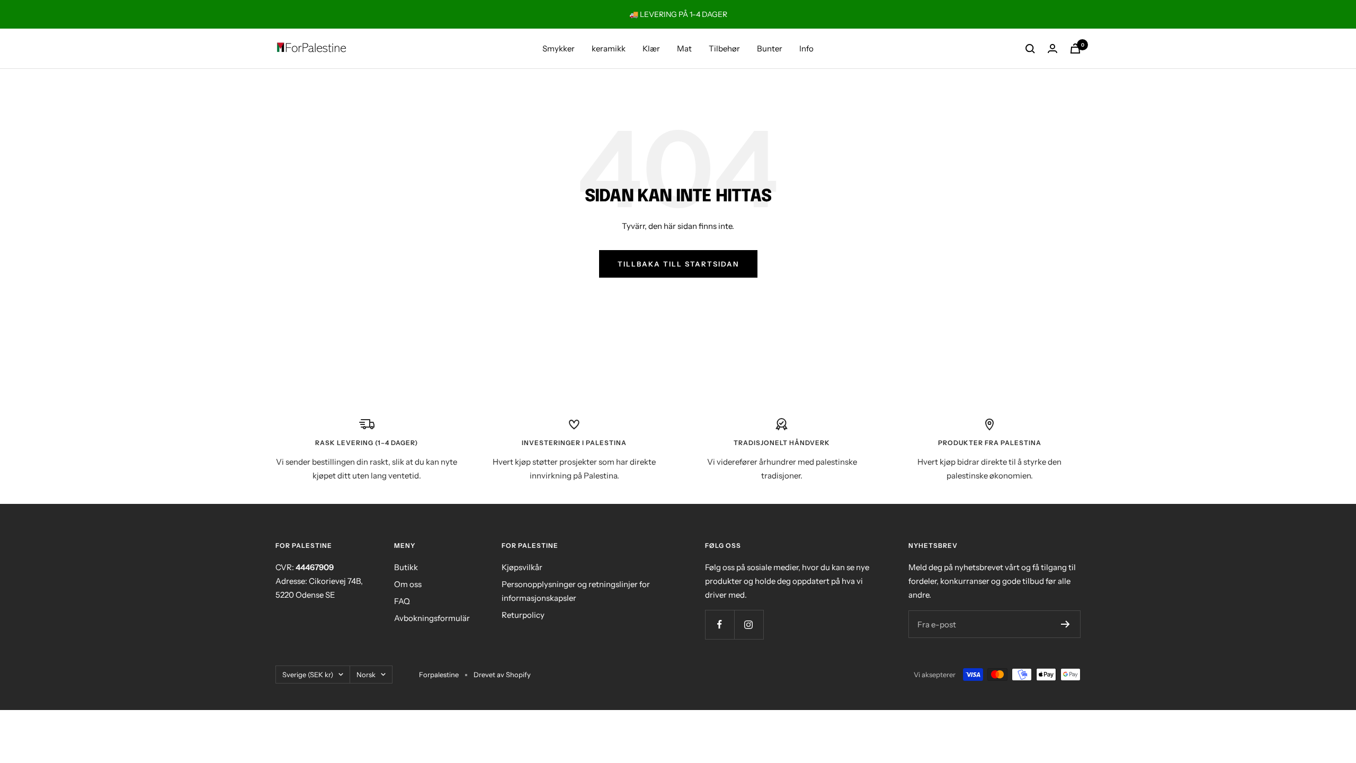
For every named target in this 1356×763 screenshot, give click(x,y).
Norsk (366, 674)
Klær (651, 48)
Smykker (558, 48)
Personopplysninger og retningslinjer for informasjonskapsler (576, 591)
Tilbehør (724, 48)
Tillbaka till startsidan (678, 264)
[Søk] (1030, 49)
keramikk (609, 48)
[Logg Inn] (1052, 48)
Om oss (408, 584)
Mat (684, 48)
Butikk (406, 567)
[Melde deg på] (1065, 624)
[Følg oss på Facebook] (719, 624)
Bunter (769, 48)
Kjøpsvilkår (522, 567)
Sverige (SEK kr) (307, 674)
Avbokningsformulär (432, 618)
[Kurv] (1075, 48)
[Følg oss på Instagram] (748, 624)
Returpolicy (523, 615)
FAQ (402, 601)
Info (806, 48)
